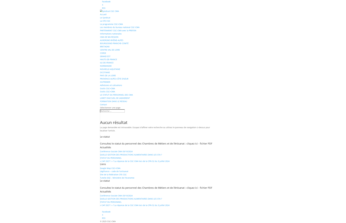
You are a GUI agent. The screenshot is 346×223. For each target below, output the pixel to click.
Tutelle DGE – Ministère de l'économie (117, 178)
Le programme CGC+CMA (111, 24)
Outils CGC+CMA (107, 88)
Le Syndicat (105, 17)
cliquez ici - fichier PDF (199, 143)
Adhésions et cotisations (111, 85)
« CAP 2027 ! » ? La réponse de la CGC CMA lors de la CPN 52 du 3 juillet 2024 (134, 161)
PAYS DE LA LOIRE (108, 75)
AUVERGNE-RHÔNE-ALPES (111, 40)
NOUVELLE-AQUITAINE (110, 69)
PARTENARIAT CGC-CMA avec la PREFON (118, 30)
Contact (103, 104)
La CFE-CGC (105, 21)
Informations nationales (111, 33)
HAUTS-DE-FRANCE (108, 59)
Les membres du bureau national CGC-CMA (119, 27)
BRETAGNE (105, 46)
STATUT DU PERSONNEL (111, 158)
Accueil (103, 14)
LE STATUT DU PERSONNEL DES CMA (116, 95)
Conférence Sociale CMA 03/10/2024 (116, 151)
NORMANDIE (106, 66)
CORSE (103, 53)
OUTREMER (105, 82)
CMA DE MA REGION (109, 37)
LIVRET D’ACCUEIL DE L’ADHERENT (115, 98)
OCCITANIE (105, 72)
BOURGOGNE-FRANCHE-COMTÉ (114, 43)
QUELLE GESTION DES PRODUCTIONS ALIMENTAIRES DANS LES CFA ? (131, 154)
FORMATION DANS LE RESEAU (113, 101)
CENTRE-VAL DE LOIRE (110, 50)
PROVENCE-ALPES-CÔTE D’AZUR (114, 78)
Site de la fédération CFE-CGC (113, 174)
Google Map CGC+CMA (110, 168)
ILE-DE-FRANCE (107, 62)
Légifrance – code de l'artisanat (114, 171)
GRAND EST (105, 56)
